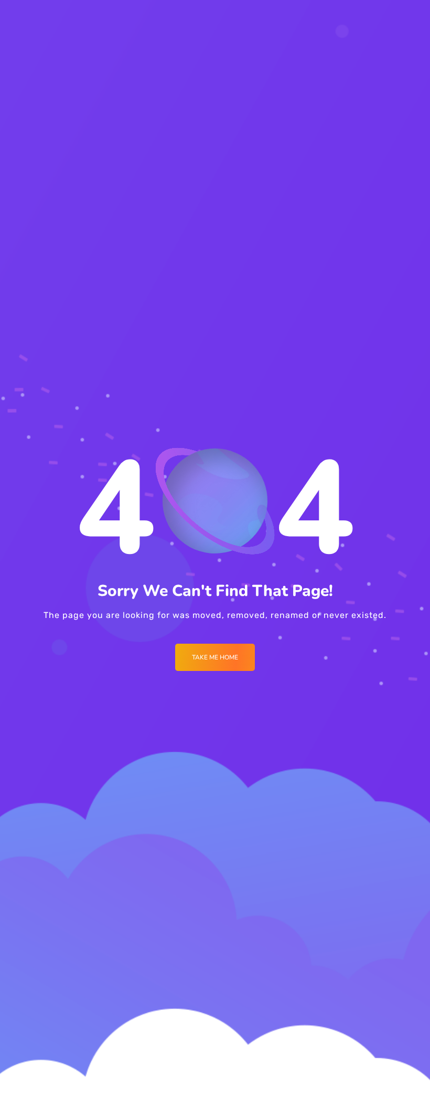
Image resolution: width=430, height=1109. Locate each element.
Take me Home (215, 657)
